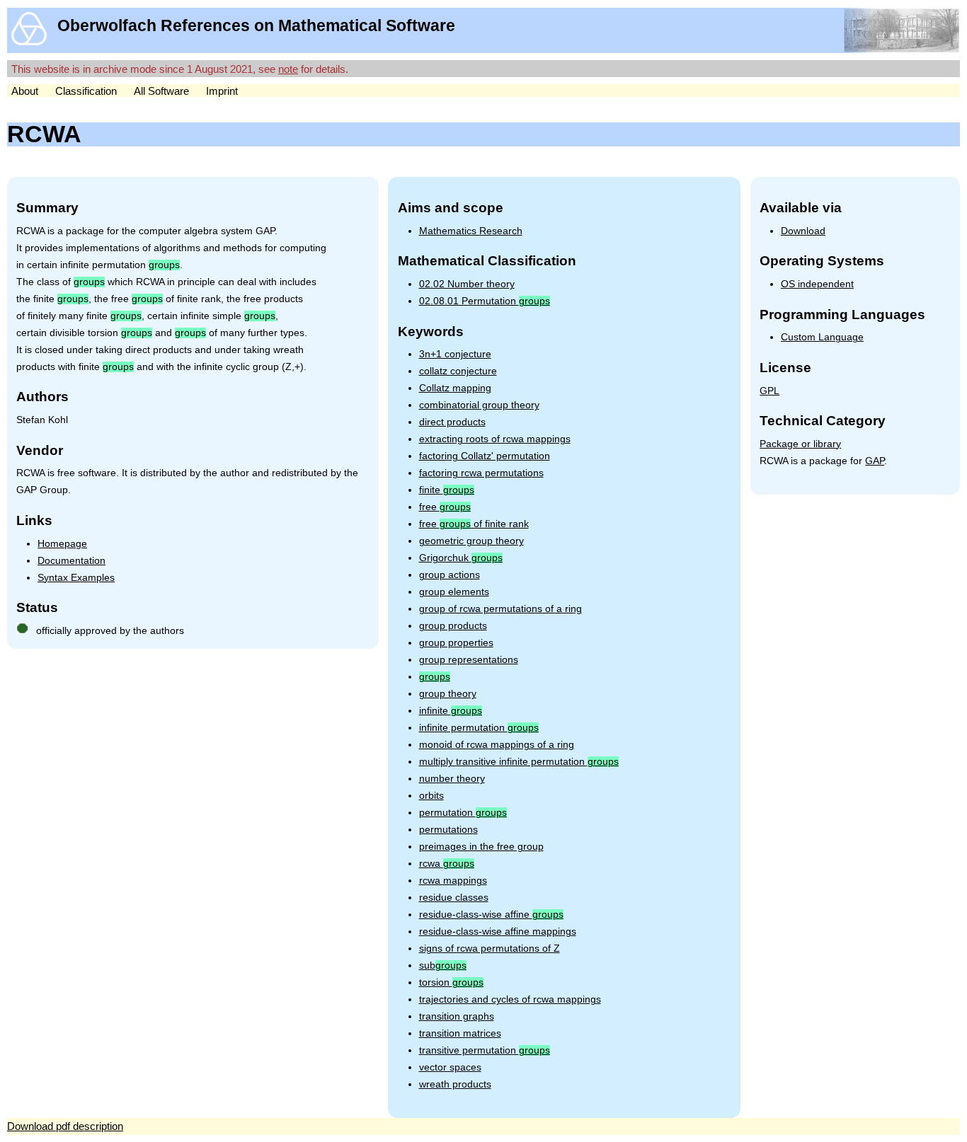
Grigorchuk (461, 558)
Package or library (800, 444)
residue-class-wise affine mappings (497, 931)
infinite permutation (479, 727)
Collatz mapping (455, 388)
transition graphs (456, 1016)
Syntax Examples (76, 577)
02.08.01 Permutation (484, 301)
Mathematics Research (470, 231)
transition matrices (460, 1033)
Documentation (71, 560)
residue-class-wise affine (491, 914)
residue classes (453, 897)
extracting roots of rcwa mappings (495, 439)
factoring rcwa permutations (481, 473)
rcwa (446, 863)
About (24, 91)
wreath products (455, 1084)
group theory (447, 693)
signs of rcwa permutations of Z (489, 948)
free (445, 507)
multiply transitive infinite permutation (519, 761)
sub (443, 965)
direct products (452, 422)
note (288, 69)
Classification (86, 91)
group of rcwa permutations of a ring (500, 609)
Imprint (222, 91)
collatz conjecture (458, 371)
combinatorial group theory (479, 405)
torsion (451, 982)
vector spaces (450, 1067)
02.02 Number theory (467, 284)
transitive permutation (484, 1050)
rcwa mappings (453, 880)
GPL (769, 391)
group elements (454, 592)
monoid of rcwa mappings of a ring (496, 744)
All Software (161, 91)
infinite (450, 710)
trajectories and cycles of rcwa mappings (510, 999)
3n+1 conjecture (455, 354)
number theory (452, 778)
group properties (456, 643)
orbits (431, 795)
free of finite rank (474, 524)
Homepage (62, 543)
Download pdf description (65, 1126)
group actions (449, 575)
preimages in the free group (481, 846)
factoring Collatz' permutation (484, 456)
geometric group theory (471, 541)
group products (453, 626)
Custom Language (822, 337)
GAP (874, 461)
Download (803, 231)
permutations (448, 829)
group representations (468, 659)
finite (446, 490)
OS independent (817, 284)
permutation (463, 812)
